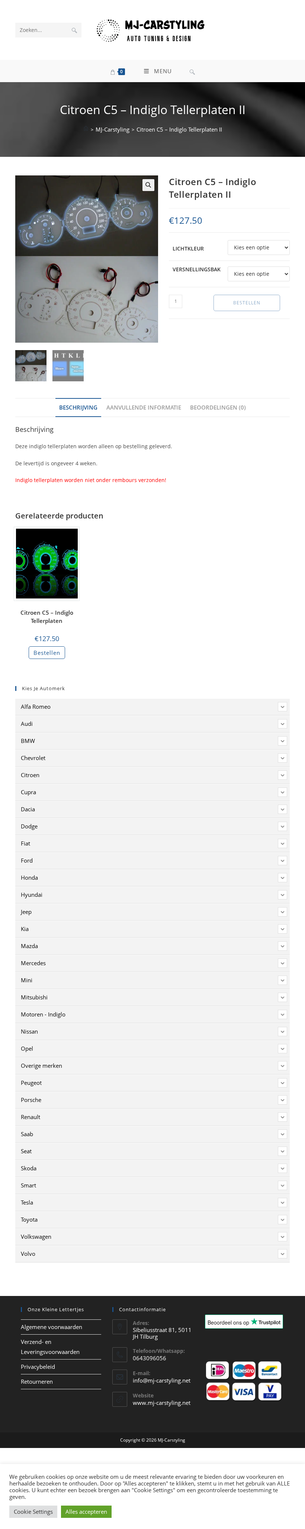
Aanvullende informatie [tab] (143, 407)
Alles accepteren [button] (86, 1511)
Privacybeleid (38, 1366)
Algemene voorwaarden (51, 1327)
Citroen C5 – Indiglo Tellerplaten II (179, 129)
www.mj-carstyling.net (161, 1402)
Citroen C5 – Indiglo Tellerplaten (46, 617)
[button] (148, 185)
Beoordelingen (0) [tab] (218, 407)
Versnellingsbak (197, 269)
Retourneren (37, 1381)
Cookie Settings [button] (33, 1511)
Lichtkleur (188, 248)
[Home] (86, 129)
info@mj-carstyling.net (161, 1380)
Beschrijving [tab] (78, 407)
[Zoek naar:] (192, 71)
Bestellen (246, 303)
